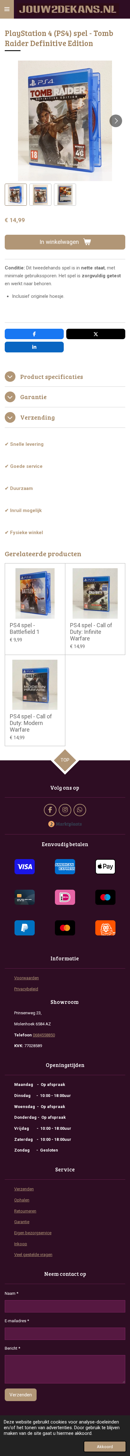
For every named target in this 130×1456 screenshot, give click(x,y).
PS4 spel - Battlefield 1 (24, 628)
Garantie (21, 1221)
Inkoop (20, 1243)
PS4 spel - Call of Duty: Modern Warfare (31, 723)
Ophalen (21, 1200)
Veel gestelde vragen (33, 1254)
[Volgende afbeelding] (115, 121)
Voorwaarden (26, 978)
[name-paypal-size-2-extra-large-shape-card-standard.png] (24, 928)
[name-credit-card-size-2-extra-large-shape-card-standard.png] (24, 897)
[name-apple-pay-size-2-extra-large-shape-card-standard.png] (105, 866)
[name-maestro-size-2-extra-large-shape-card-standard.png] (105, 897)
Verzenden (24, 1189)
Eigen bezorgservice (32, 1232)
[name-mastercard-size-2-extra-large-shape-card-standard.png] (65, 928)
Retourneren (25, 1211)
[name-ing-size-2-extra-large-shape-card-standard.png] (105, 928)
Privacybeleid (26, 989)
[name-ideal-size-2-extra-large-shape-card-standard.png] (65, 897)
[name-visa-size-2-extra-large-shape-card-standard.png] (24, 866)
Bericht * (12, 1348)
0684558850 (44, 1035)
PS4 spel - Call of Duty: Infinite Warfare (91, 632)
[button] (16, 195)
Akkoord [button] (105, 1446)
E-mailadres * (17, 1320)
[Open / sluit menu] (7, 9)
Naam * (11, 1293)
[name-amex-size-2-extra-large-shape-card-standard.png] (65, 866)
